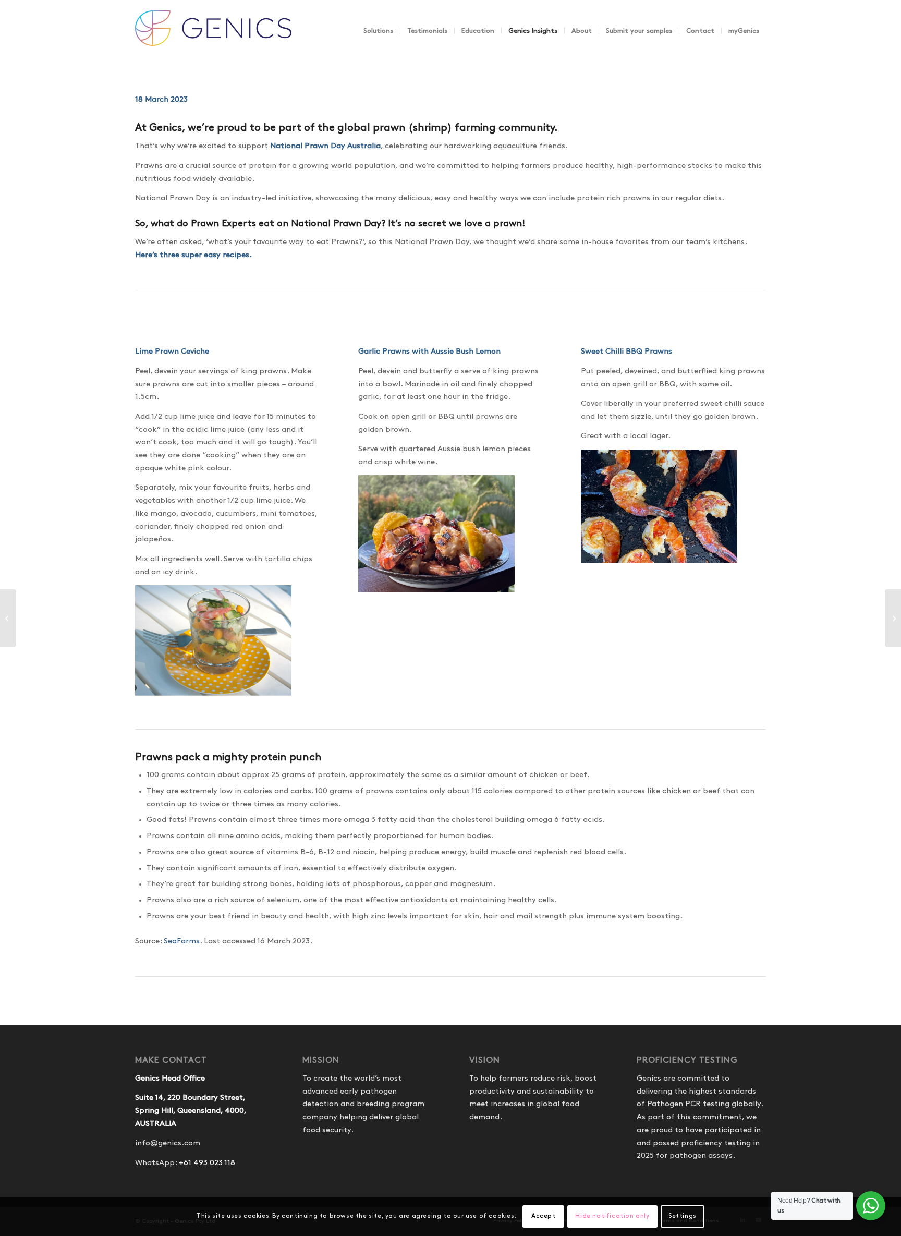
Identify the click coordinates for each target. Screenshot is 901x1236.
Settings (682, 1216)
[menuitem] (378, 31)
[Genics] (213, 41)
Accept (543, 1216)
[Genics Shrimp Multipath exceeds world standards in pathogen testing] (893, 618)
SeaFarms (182, 941)
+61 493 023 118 (207, 1163)
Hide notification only (612, 1216)
